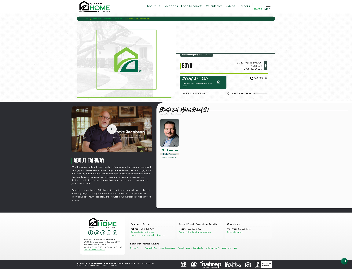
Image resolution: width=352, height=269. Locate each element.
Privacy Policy (136, 248)
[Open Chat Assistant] (344, 261)
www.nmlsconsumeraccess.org (89, 265)
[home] (94, 6)
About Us (153, 6)
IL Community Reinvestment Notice (221, 248)
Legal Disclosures (167, 248)
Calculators (214, 6)
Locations (170, 6)
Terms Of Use (151, 248)
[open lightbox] (112, 129)
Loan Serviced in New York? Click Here (147, 235)
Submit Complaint (235, 232)
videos (230, 6)
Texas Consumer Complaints (190, 248)
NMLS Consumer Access (94, 250)
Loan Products (192, 6)
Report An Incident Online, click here (195, 232)
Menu (268, 9)
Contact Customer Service (142, 232)
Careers (244, 6)
